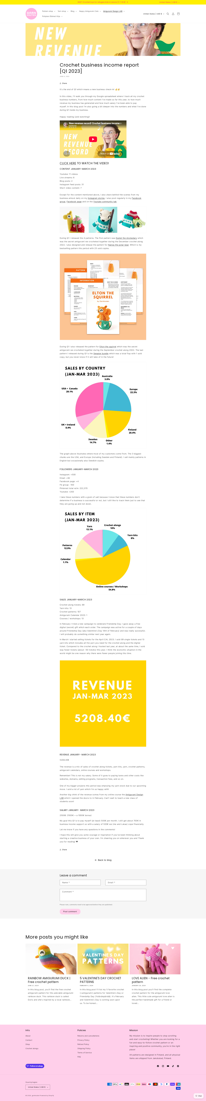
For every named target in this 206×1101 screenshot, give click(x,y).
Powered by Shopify (47, 1095)
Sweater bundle (100, 353)
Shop (28, 1044)
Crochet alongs (32, 1048)
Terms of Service (84, 1053)
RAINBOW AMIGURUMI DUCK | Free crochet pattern (49, 980)
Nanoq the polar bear (118, 245)
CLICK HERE (68, 163)
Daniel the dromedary (126, 238)
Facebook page (74, 201)
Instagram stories (96, 198)
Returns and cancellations (88, 1036)
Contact (29, 1040)
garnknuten (35, 1095)
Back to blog (105, 860)
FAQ (79, 1057)
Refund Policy (83, 1044)
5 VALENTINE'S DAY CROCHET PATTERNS (100, 980)
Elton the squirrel (108, 347)
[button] (48, 11)
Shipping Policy (84, 1048)
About (28, 1036)
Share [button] (64, 83)
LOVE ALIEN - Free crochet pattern (151, 980)
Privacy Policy (83, 1040)
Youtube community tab (105, 201)
